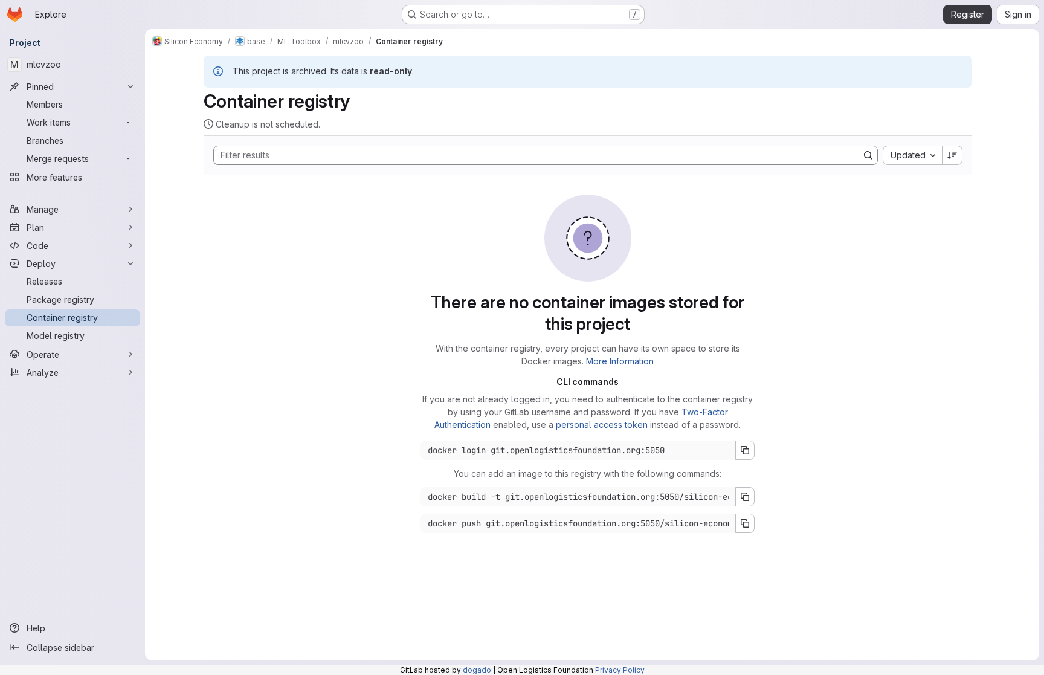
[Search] (868, 155)
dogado (477, 669)
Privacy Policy (620, 669)
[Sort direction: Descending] (952, 155)
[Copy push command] (745, 523)
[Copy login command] (745, 450)
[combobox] (912, 155)
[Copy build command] (745, 496)
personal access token (602, 424)
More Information (620, 361)
